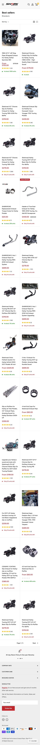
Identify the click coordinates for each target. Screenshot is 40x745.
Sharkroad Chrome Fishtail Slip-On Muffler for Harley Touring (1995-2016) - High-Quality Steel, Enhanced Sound (30, 58)
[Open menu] (3, 4)
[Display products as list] (37, 22)
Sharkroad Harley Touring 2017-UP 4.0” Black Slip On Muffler (9, 622)
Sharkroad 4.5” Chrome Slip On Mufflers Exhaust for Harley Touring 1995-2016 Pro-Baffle (10, 111)
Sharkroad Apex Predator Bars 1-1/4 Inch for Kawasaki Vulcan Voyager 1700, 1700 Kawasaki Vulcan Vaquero (30, 518)
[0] (36, 4)
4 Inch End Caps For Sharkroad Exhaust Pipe (30, 408)
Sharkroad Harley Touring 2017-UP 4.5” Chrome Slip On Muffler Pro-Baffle (30, 623)
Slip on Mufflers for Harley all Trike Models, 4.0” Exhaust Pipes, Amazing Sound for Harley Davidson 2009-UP (9, 412)
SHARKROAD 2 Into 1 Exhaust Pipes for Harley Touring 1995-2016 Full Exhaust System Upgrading (29, 311)
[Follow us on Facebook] (3, 719)
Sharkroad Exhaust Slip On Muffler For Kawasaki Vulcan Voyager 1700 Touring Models (29, 111)
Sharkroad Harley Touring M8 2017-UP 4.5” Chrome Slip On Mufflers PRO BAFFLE (9, 310)
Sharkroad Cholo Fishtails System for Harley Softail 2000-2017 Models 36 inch (9, 361)
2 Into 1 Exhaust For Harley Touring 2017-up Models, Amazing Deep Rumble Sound (29, 361)
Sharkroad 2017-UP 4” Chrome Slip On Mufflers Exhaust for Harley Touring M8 (29, 463)
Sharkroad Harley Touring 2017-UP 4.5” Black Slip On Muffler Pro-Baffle (29, 161)
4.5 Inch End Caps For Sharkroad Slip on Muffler (29, 569)
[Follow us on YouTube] (7, 719)
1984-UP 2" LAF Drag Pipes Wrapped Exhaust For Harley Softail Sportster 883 (10, 56)
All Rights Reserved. (7, 741)
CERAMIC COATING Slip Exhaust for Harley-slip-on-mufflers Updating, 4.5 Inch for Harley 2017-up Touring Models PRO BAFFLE (10, 572)
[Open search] (29, 4)
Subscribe (8, 708)
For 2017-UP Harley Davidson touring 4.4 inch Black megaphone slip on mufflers (9, 516)
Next (34, 643)
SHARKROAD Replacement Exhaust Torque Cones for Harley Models (10, 210)
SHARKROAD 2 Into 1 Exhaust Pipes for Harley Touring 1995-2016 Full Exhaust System (9, 260)
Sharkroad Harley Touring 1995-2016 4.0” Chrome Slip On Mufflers (29, 259)
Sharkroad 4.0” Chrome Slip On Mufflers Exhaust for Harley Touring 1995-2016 (9, 161)
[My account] (32, 4)
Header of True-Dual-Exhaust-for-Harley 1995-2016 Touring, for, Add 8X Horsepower (29, 210)
